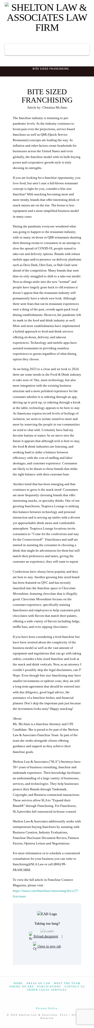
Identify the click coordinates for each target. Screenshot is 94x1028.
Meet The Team (67, 983)
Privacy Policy (47, 1008)
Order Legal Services (47, 989)
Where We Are (21, 986)
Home (18, 983)
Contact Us (74, 986)
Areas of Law (38, 983)
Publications (49, 986)
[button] (47, 49)
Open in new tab (49, 946)
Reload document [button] (45, 936)
